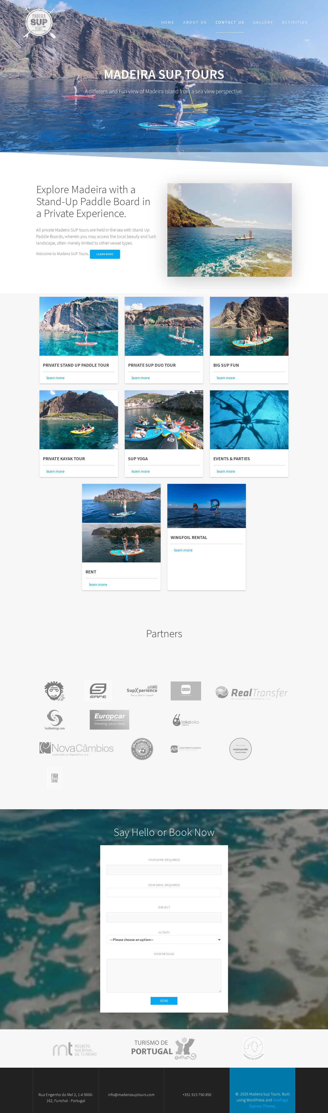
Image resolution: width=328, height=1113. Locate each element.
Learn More (105, 254)
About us (195, 22)
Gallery (263, 22)
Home (167, 22)
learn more (55, 377)
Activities (295, 22)
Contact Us (230, 22)
